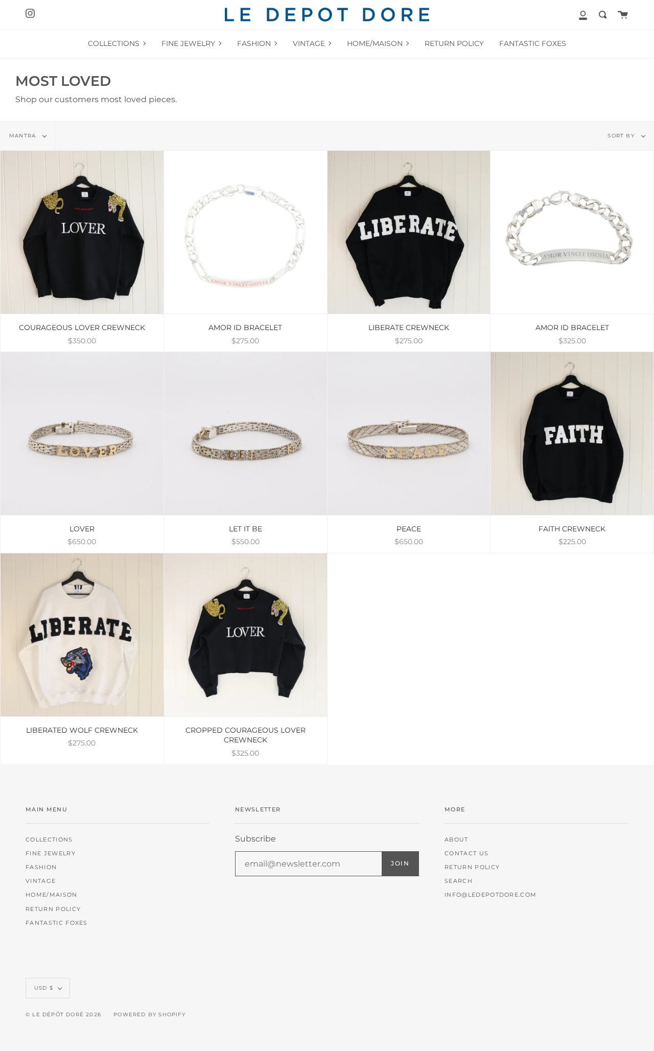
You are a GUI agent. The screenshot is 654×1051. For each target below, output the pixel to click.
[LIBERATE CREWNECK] (409, 232)
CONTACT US (466, 853)
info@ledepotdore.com (490, 895)
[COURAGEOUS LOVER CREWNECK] (82, 232)
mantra (23, 135)
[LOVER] (82, 433)
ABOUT (457, 839)
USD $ (43, 988)
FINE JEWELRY (51, 853)
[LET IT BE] (245, 433)
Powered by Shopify (149, 1014)
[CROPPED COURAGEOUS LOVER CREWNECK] (245, 634)
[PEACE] (409, 433)
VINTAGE (41, 881)
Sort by (622, 135)
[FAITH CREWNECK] (572, 433)
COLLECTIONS (49, 839)
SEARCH (459, 881)
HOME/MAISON (52, 895)
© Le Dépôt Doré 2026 (63, 1014)
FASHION (41, 867)
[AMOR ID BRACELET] (245, 232)
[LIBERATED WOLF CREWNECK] (82, 634)
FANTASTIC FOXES (57, 923)
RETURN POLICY (53, 909)
